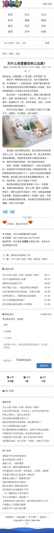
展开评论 (47, 314)
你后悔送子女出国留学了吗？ (16, 489)
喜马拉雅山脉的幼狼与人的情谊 (17, 304)
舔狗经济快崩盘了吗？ (21, 255)
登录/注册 (47, 3)
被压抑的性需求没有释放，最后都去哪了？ (22, 421)
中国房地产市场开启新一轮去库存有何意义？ (23, 433)
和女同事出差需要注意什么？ (16, 418)
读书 (27, 31)
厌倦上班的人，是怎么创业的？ (17, 414)
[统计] (27, 524)
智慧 (10, 31)
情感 (43, 20)
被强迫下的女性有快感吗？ (15, 455)
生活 (43, 14)
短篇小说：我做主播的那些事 (16, 466)
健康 (27, 20)
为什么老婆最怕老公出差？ (15, 279)
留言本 (43, 516)
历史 (27, 26)
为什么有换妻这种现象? (13, 299)
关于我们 (32, 516)
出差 (5, 211)
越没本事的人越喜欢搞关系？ (16, 485)
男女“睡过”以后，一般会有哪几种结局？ (21, 287)
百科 (43, 26)
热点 (27, 14)
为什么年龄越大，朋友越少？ (16, 496)
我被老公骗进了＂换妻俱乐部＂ (17, 478)
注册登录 (9, 516)
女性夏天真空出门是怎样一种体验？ (19, 474)
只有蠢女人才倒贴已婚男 (14, 504)
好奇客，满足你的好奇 (17, 223)
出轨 (12, 211)
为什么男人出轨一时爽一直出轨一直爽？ (30, 258)
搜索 (47, 43)
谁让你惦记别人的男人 (12, 459)
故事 (43, 31)
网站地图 (21, 516)
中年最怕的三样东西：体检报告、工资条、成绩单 (25, 470)
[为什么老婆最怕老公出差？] (27, 132)
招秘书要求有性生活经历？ (15, 481)
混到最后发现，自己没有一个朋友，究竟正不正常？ (26, 440)
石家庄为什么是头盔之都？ (15, 508)
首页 (10, 14)
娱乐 (10, 26)
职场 (10, 20)
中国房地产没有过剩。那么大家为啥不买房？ (23, 436)
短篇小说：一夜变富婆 (12, 463)
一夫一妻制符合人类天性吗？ (16, 493)
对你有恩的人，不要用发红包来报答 (19, 295)
